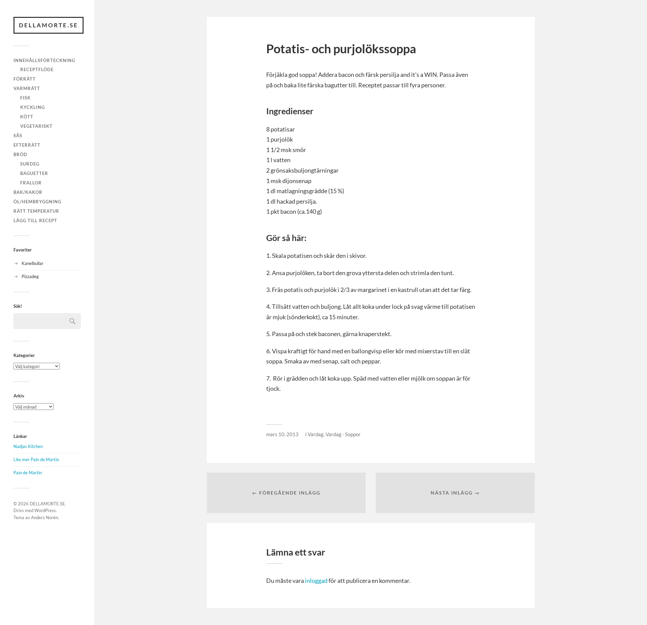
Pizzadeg (30, 276)
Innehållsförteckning (44, 60)
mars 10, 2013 (282, 434)
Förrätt (24, 79)
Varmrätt (26, 88)
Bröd (20, 154)
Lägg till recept (35, 220)
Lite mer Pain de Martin (36, 459)
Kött (26, 116)
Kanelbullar (32, 263)
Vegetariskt (36, 126)
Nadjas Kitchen (28, 446)
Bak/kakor (27, 192)
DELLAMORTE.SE (48, 25)
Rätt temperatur (36, 211)
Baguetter (34, 173)
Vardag (316, 434)
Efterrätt (26, 145)
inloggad (316, 580)
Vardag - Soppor (343, 434)
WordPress (45, 510)
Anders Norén (44, 517)
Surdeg (29, 164)
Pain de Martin (27, 472)
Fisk (25, 97)
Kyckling (32, 107)
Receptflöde (37, 69)
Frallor (31, 182)
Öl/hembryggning (37, 201)
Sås (17, 135)
